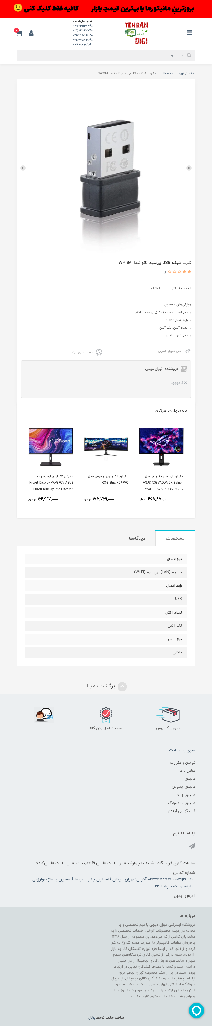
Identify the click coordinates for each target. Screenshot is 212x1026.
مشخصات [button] (175, 538)
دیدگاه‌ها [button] (137, 538)
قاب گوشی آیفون (181, 811)
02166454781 (81, 26)
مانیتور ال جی (184, 795)
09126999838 (81, 45)
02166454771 (81, 30)
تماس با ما (187, 770)
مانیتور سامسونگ (181, 803)
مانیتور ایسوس (183, 786)
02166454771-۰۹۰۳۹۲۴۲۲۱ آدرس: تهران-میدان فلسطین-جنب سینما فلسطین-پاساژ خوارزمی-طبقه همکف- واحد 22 (112, 883)
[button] (23, 33)
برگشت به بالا (100, 686)
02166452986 (81, 35)
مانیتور (190, 778)
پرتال (91, 1017)
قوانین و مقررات (182, 762)
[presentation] (189, 168)
